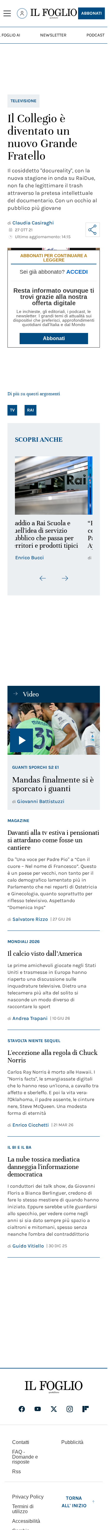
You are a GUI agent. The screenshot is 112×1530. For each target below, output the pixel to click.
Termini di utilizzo (23, 1509)
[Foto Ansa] (53, 729)
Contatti (20, 1442)
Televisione (23, 100)
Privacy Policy (28, 1496)
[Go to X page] (54, 1409)
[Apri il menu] (7, 13)
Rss (16, 1471)
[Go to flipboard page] (85, 1409)
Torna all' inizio (74, 1501)
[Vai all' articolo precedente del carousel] (43, 578)
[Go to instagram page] (70, 1409)
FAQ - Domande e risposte (25, 1457)
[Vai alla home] (53, 13)
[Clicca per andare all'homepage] (53, 1387)
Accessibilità (26, 1521)
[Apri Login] (22, 13)
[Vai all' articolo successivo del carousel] (64, 578)
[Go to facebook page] (22, 1409)
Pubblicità (72, 1442)
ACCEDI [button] (77, 272)
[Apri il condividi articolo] (93, 230)
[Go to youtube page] (38, 1409)
